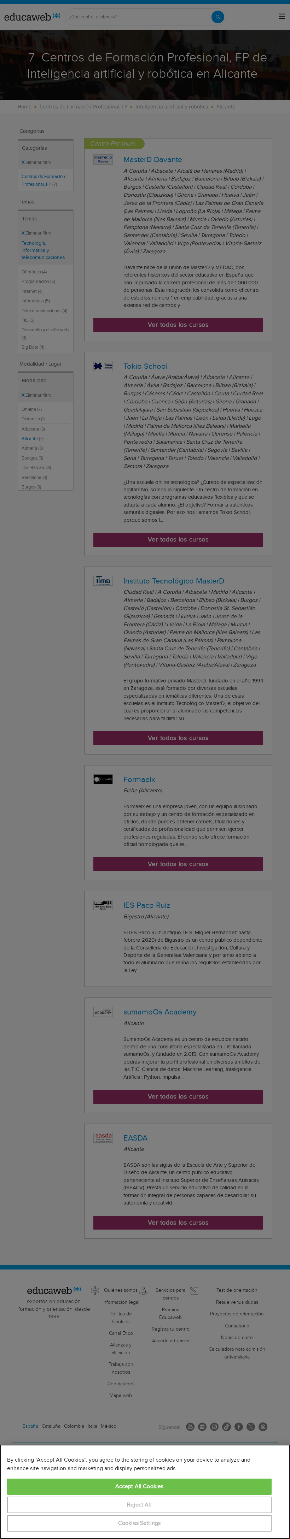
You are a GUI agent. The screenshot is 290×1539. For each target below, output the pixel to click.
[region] (145, 1492)
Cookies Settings (139, 1523)
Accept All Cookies (139, 1486)
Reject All (139, 1505)
